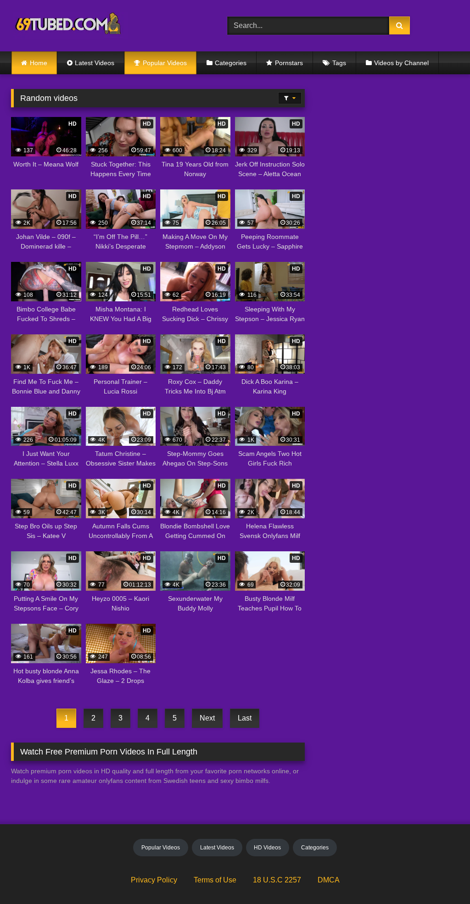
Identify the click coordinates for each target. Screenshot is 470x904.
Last (245, 718)
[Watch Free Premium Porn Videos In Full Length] (105, 26)
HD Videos (267, 847)
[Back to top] (441, 877)
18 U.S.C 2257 (277, 880)
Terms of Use (215, 880)
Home (38, 63)
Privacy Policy (154, 880)
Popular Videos (165, 63)
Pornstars (289, 63)
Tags (339, 63)
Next (207, 718)
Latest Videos (94, 63)
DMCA (329, 880)
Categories (230, 63)
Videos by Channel (401, 63)
